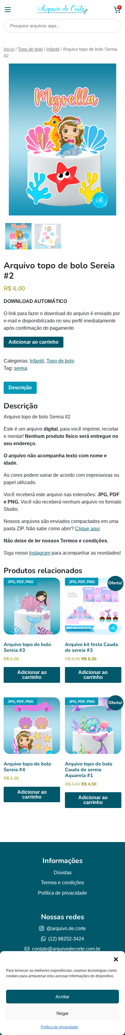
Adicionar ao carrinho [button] (32, 675)
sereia (20, 368)
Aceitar (62, 996)
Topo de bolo (30, 49)
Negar (62, 1013)
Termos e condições (62, 882)
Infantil (52, 49)
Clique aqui (87, 528)
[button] (116, 959)
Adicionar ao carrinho (33, 342)
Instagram (39, 552)
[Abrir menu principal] (8, 9)
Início (9, 49)
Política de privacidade (59, 1027)
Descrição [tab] (20, 387)
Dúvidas (63, 872)
